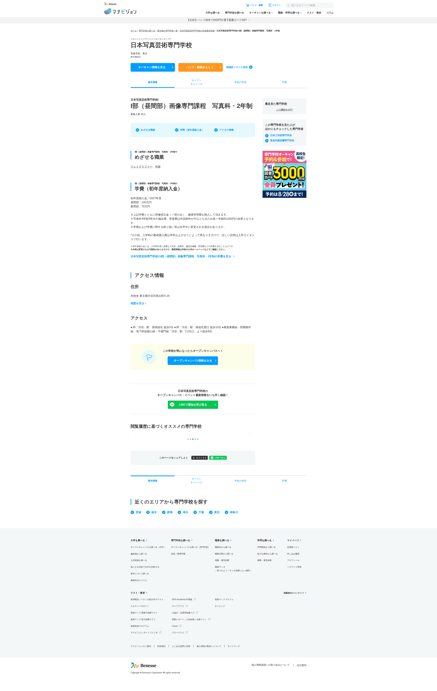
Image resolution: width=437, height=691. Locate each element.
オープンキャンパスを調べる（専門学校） (190, 547)
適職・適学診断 (222, 560)
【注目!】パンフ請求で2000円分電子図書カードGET (217, 19)
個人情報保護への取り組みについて (271, 664)
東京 (217, 512)
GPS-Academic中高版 (182, 599)
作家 (158, 166)
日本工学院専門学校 (281, 135)
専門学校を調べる (234, 12)
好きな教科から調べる (267, 554)
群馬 (170, 512)
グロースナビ (178, 632)
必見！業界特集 (178, 554)
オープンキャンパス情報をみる (193, 360)
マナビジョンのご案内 (141, 646)
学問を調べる (264, 540)
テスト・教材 (314, 12)
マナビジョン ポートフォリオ (144, 632)
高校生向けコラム (139, 580)
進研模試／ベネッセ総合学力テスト (147, 599)
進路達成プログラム (140, 626)
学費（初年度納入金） (192, 129)
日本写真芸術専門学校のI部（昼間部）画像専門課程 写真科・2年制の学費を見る (181, 256)
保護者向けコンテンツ (294, 593)
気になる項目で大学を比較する (145, 567)
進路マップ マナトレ (224, 599)
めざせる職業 (148, 129)
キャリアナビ (178, 606)
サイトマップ (234, 646)
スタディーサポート (140, 606)
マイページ (293, 540)
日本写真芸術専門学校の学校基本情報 (197, 31)
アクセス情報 (226, 129)
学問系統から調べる (266, 547)
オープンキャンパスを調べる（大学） (148, 547)
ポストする (201, 458)
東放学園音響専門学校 (282, 140)
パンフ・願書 (199, 67)
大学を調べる (213, 12)
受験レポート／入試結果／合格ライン (189, 619)
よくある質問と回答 (181, 646)
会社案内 (301, 665)
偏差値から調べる (139, 554)
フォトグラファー (141, 166)
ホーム (134, 31)
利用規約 (161, 646)
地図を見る (137, 303)
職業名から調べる (223, 547)
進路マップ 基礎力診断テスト (144, 613)
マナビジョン (120, 11)
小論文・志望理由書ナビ (183, 613)
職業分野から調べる (224, 554)
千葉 (201, 512)
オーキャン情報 (152, 67)
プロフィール (293, 560)
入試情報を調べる (139, 560)
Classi (175, 626)
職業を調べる (222, 540)
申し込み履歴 (293, 554)
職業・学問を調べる (289, 12)
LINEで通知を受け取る (193, 404)
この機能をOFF (284, 109)
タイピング (220, 606)
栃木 (154, 512)
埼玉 (185, 512)
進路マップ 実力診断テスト (143, 619)
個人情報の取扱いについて (209, 646)
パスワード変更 (294, 567)
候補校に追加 (237, 67)
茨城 (138, 512)
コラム (330, 12)
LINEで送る (220, 458)
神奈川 (234, 512)
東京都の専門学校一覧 (167, 31)
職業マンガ (233, 569)
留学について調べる (140, 573)
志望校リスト (293, 547)
